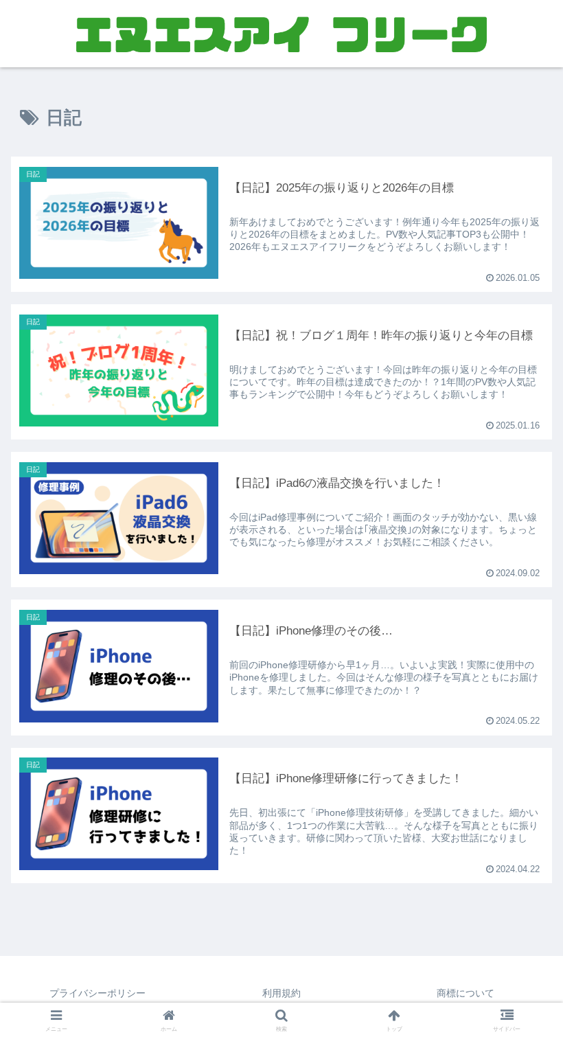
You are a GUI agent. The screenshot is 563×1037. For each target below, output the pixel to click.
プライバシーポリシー (97, 993)
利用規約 (281, 993)
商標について (465, 993)
